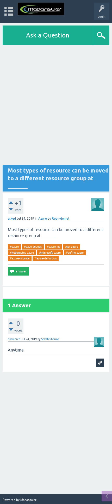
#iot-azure (71, 246)
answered (14, 339)
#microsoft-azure (50, 252)
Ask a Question (47, 35)
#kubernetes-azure (22, 252)
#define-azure (75, 252)
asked (12, 218)
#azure (14, 246)
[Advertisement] (56, 105)
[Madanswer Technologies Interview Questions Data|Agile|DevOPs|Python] (41, 9)
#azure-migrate (19, 258)
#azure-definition (46, 258)
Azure (42, 218)
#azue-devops (33, 246)
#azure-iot (53, 246)
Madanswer (28, 500)
